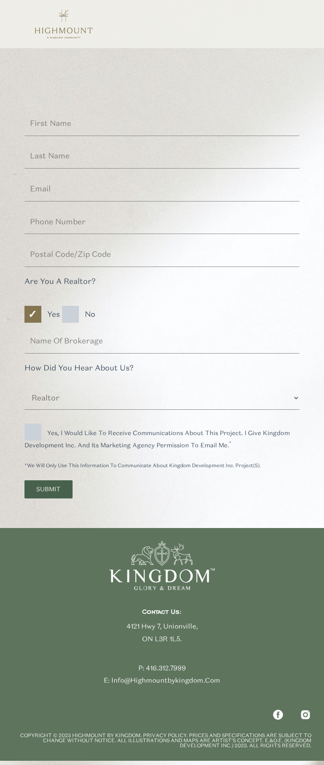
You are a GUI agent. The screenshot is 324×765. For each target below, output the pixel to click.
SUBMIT (48, 489)
